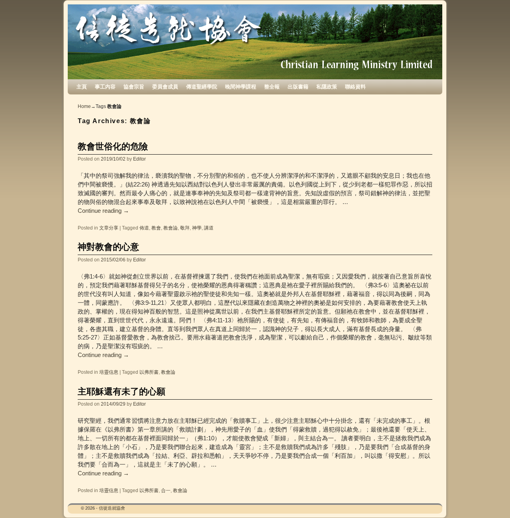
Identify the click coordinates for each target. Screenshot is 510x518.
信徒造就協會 (112, 508)
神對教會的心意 (108, 247)
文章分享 (108, 227)
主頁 (81, 87)
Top (491, 499)
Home (84, 106)
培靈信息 (108, 372)
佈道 (144, 227)
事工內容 (105, 87)
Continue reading (103, 211)
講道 (209, 227)
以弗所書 (149, 372)
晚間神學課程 (240, 87)
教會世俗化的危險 (113, 146)
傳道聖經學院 (201, 87)
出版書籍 (298, 87)
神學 (197, 227)
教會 (156, 227)
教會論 (170, 227)
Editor (139, 158)
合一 (166, 490)
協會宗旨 (134, 87)
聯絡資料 (355, 87)
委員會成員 (165, 87)
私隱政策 (326, 87)
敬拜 (185, 227)
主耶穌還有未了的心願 (121, 391)
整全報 (272, 87)
